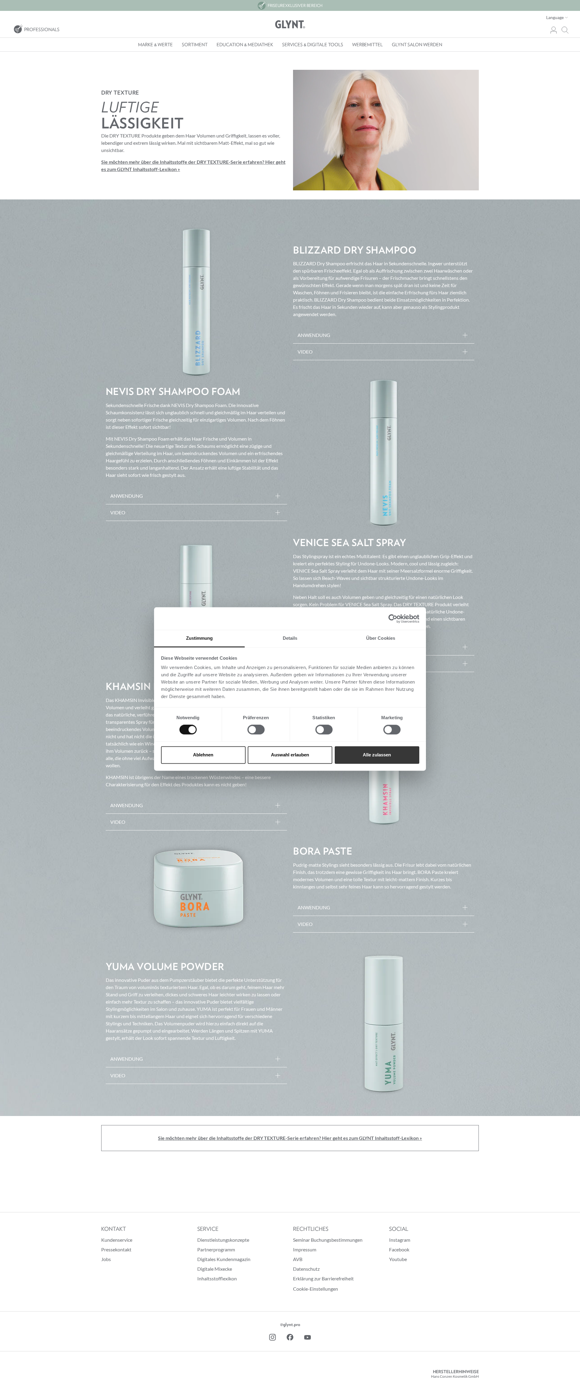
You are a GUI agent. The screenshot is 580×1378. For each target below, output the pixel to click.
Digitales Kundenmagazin (223, 1259)
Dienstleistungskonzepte (223, 1240)
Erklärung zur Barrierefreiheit (323, 1278)
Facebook (399, 1249)
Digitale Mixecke (214, 1269)
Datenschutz (306, 1269)
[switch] (256, 730)
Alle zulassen (377, 754)
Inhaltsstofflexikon (217, 1278)
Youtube (398, 1259)
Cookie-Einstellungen (315, 1289)
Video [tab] (305, 351)
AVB (297, 1259)
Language (555, 17)
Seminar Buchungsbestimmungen (327, 1240)
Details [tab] (290, 638)
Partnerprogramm (216, 1249)
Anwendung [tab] (314, 335)
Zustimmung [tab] (199, 638)
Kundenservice (116, 1240)
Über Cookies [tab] (380, 638)
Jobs (106, 1259)
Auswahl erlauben (290, 754)
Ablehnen (203, 754)
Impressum (304, 1249)
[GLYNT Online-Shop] (290, 24)
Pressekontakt (116, 1249)
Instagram (399, 1240)
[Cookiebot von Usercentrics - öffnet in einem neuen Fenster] (392, 618)
